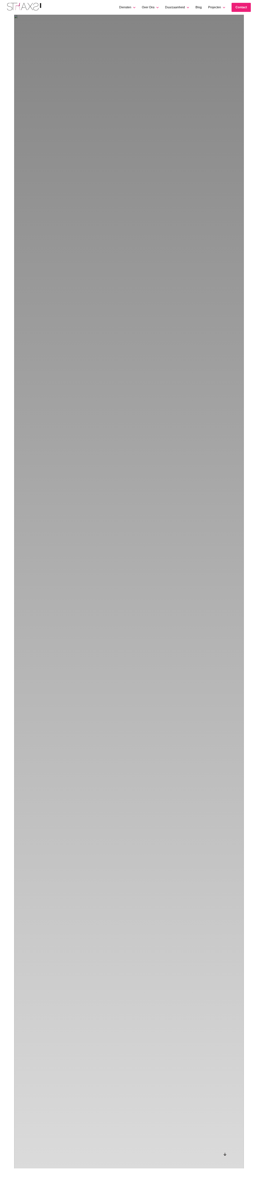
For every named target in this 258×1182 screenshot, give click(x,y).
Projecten (214, 7)
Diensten (125, 7)
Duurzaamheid (175, 7)
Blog (198, 7)
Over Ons (148, 7)
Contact (241, 7)
